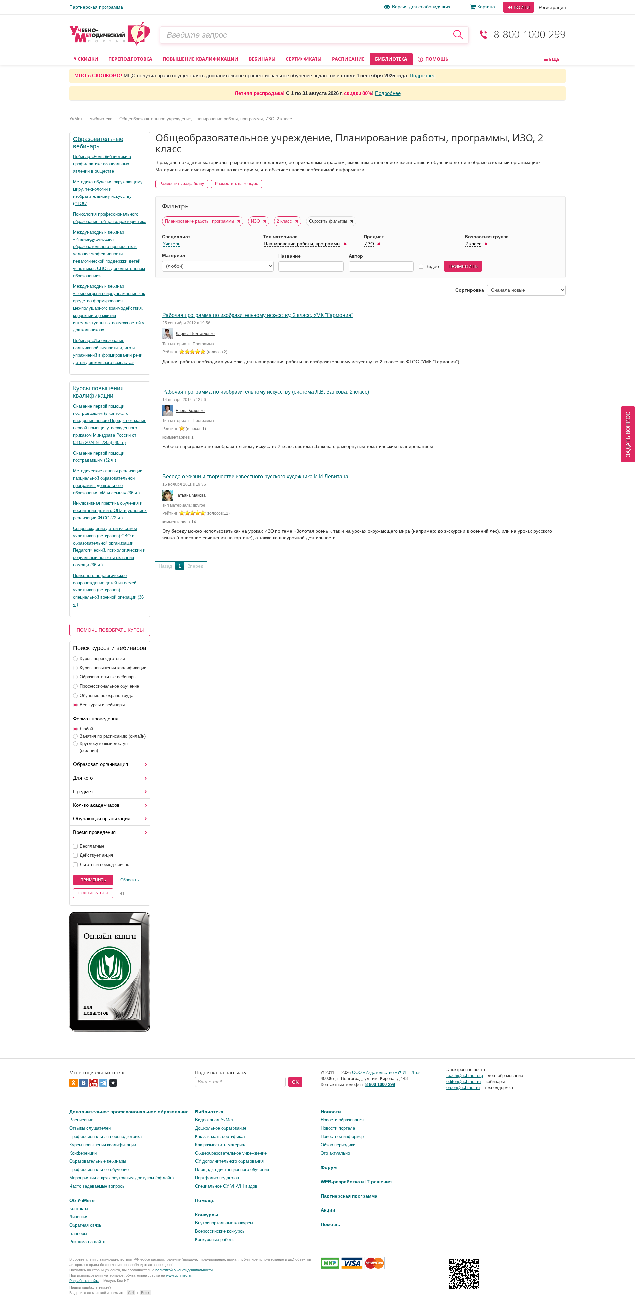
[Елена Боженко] (168, 410)
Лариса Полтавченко (195, 333)
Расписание (348, 59)
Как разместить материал (221, 1144)
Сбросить (129, 880)
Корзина (486, 6)
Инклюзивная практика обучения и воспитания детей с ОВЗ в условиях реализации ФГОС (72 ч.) (110, 510)
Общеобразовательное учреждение (231, 1153)
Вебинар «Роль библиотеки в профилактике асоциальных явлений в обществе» (102, 164)
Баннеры (78, 1233)
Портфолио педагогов (217, 1177)
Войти (521, 7)
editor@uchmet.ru (463, 1081)
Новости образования (342, 1119)
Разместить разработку (181, 183)
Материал (173, 255)
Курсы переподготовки (102, 658)
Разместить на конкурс (236, 183)
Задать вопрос (628, 434)
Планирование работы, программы (200, 221)
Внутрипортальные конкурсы (224, 1222)
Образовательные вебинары (108, 677)
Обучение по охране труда (106, 695)
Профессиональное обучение (109, 686)
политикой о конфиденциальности (184, 1270)
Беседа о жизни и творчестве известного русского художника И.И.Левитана (255, 476)
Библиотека (391, 59)
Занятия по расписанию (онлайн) (113, 736)
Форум (329, 1167)
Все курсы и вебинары (102, 704)
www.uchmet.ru (178, 1275)
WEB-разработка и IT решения (356, 1181)
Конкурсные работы (214, 1239)
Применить (93, 880)
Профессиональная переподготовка (105, 1136)
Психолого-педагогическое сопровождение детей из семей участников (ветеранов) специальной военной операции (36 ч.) (108, 590)
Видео (432, 266)
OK (295, 1082)
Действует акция (96, 855)
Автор (356, 256)
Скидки (87, 59)
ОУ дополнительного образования (229, 1161)
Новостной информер (342, 1136)
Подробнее (422, 75)
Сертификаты (304, 59)
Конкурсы (206, 1214)
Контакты (78, 1208)
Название (289, 256)
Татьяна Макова (191, 495)
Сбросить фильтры (328, 221)
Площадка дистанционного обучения (232, 1169)
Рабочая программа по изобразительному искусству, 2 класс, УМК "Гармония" (257, 315)
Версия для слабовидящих (421, 6)
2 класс (285, 221)
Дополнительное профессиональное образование (129, 1111)
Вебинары (262, 59)
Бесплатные (92, 846)
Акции (328, 1210)
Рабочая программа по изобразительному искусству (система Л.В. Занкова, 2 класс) (265, 392)
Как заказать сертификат (220, 1136)
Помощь (436, 59)
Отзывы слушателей (90, 1128)
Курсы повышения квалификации (113, 667)
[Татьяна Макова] (168, 495)
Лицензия (78, 1216)
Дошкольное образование (220, 1128)
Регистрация (552, 7)
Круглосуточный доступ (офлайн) (104, 747)
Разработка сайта (84, 1281)
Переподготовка (130, 59)
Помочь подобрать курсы (110, 629)
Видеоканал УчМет (214, 1119)
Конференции (83, 1153)
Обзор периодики (338, 1144)
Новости (331, 1111)
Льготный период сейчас (104, 864)
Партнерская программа (96, 7)
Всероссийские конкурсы (220, 1231)
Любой (86, 728)
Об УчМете (82, 1200)
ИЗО (256, 221)
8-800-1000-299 (530, 34)
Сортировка (469, 290)
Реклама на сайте (87, 1241)
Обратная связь (85, 1225)
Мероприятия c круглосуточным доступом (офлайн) (121, 1177)
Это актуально (335, 1153)
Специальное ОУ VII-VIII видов (226, 1186)
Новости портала (338, 1128)
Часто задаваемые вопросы (97, 1186)
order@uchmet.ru (463, 1087)
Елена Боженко (190, 410)
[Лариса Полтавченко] (168, 333)
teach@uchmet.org (464, 1075)
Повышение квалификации (200, 59)
